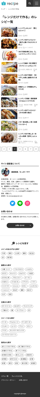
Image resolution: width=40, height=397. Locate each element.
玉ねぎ (15, 290)
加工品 (31, 253)
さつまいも (14, 282)
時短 (5, 359)
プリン (21, 326)
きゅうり (22, 273)
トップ (3, 9)
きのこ (24, 286)
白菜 (10, 294)
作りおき (14, 359)
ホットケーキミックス (17, 330)
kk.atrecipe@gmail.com (14, 196)
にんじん (16, 286)
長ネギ (29, 290)
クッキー (5, 326)
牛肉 (3, 253)
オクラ (4, 273)
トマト (33, 282)
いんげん (29, 269)
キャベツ (13, 273)
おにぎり (17, 306)
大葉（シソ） (6, 269)
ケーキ (4, 322)
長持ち (30, 355)
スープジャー (21, 310)
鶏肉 (10, 253)
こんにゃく (5, 290)
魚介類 (9, 257)
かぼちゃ (5, 282)
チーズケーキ (26, 322)
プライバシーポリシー (8, 380)
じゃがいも (33, 286)
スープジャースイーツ (9, 335)
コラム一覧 (4, 376)
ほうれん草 (5, 278)
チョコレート (14, 322)
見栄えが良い (8, 355)
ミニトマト (5, 286)
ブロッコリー (17, 278)
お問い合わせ (20, 225)
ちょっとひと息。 (17, 376)
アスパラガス (18, 269)
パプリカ (25, 282)
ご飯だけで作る (25, 346)
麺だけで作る (8, 351)
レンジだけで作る (9, 346)
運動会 (24, 359)
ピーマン (28, 278)
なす (3, 294)
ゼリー (29, 326)
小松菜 (31, 273)
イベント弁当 (21, 351)
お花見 (25, 363)
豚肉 (24, 253)
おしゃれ (20, 355)
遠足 (34, 363)
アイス (4, 330)
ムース (13, 326)
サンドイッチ (28, 306)
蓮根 (22, 290)
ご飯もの (5, 310)
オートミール (6, 306)
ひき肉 (17, 253)
